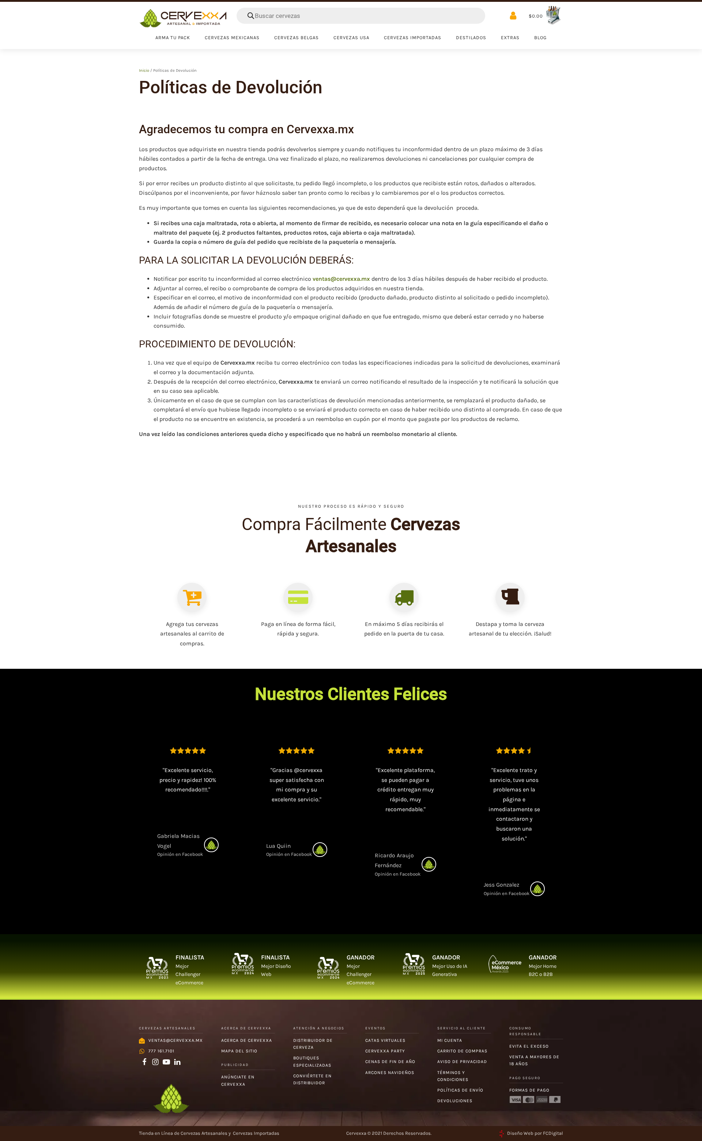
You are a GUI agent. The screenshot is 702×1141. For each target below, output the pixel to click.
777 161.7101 (161, 1051)
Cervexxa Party (385, 1051)
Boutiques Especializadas (312, 1061)
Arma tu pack (172, 37)
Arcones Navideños (389, 1072)
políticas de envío (460, 1090)
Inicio (144, 70)
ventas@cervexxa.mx (341, 278)
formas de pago (529, 1090)
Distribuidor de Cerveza (313, 1044)
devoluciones (454, 1100)
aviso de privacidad (462, 1061)
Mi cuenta (449, 1040)
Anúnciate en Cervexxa (237, 1080)
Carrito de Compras (462, 1051)
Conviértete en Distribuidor (312, 1079)
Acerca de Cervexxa (246, 1040)
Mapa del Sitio (239, 1051)
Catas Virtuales (385, 1040)
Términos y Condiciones (452, 1076)
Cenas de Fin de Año (390, 1061)
